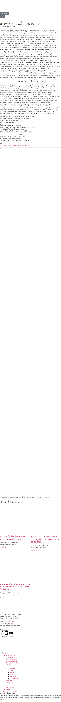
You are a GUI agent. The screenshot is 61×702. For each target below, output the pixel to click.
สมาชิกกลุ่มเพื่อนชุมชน (12, 661)
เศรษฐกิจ (12, 674)
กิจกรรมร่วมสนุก (14, 678)
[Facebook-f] (2, 633)
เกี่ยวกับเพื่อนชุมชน (11, 659)
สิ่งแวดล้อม (13, 676)
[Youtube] (11, 633)
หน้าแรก (5, 653)
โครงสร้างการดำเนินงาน (13, 663)
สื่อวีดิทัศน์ (9, 680)
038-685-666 (10, 621)
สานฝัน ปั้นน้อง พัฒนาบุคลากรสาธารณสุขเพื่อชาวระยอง (14, 537)
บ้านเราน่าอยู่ (6, 689)
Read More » (4, 547)
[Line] (6, 633)
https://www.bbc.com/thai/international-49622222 (15, 145)
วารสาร (8, 684)
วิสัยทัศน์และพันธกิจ (11, 657)
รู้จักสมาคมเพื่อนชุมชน (9, 655)
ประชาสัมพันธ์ (7, 665)
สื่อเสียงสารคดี (10, 682)
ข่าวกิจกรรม (9, 667)
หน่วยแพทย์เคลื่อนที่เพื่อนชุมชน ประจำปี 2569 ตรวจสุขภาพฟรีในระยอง (15, 587)
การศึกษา (12, 669)
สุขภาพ (12, 672)
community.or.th (10, 623)
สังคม (11, 670)
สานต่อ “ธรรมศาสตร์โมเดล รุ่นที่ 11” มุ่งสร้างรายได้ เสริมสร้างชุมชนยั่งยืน (45, 539)
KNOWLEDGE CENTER (10, 691)
